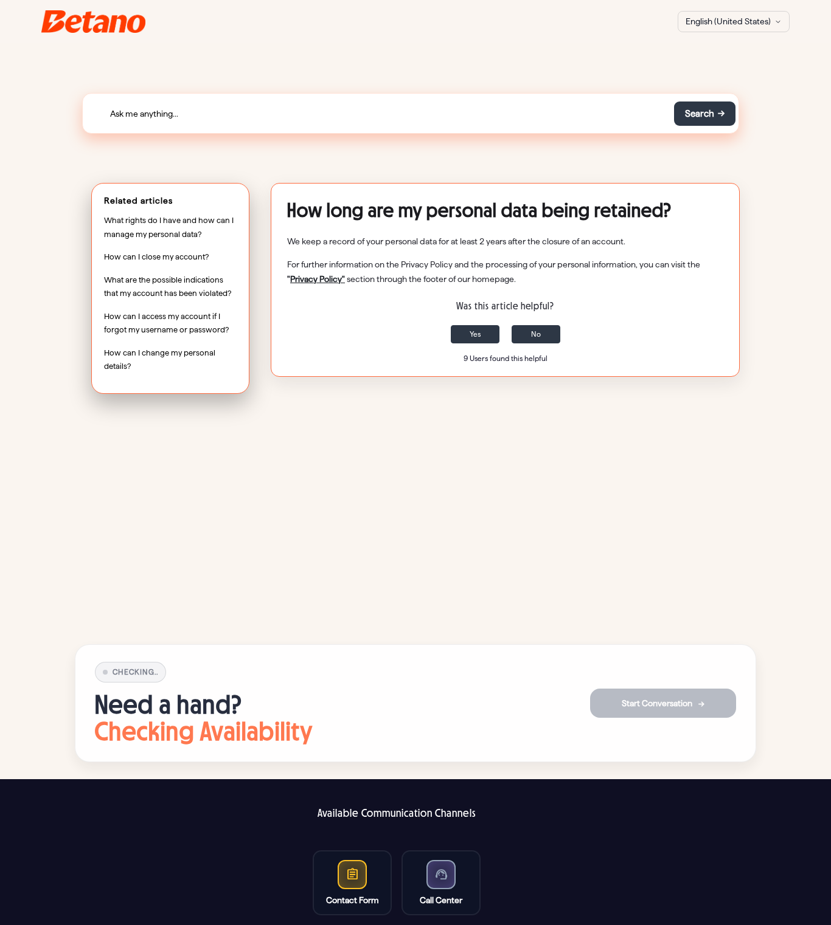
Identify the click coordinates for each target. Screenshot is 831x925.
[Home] (93, 21)
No (536, 334)
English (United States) (728, 21)
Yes (475, 334)
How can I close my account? (156, 256)
